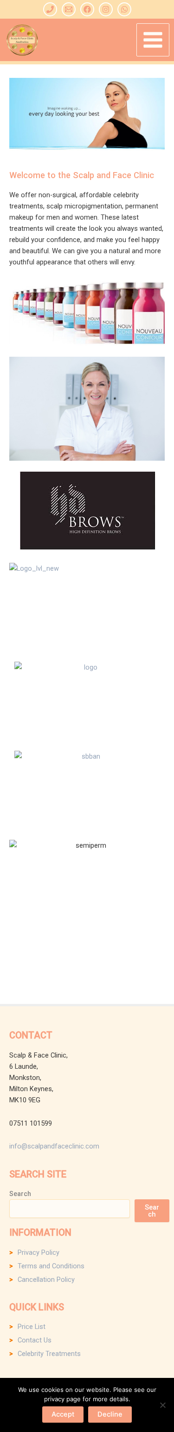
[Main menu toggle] (152, 39)
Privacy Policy (38, 1252)
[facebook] (87, 9)
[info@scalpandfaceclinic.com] (69, 9)
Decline (109, 1414)
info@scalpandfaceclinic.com (54, 1146)
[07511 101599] (50, 9)
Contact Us (35, 1340)
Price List (31, 1326)
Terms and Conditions (51, 1266)
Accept (63, 1414)
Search (20, 1193)
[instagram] (106, 9)
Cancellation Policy (46, 1279)
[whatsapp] (124, 9)
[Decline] (162, 1405)
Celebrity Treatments (49, 1353)
